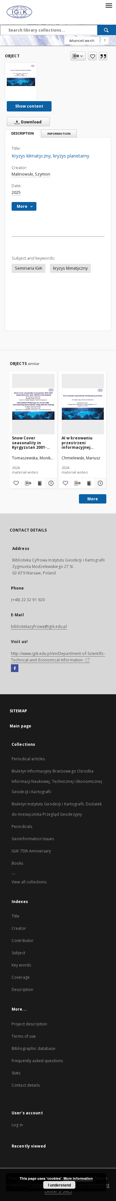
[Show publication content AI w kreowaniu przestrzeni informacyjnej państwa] (88, 483)
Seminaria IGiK (28, 268)
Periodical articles (28, 759)
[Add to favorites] (92, 56)
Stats (16, 1073)
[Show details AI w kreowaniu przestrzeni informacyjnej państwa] (99, 483)
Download (31, 122)
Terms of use (24, 1036)
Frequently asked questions (37, 1060)
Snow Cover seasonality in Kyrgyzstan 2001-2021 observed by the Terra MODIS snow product (29, 442)
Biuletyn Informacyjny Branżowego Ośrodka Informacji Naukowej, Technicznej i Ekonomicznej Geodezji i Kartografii (57, 781)
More (92, 499)
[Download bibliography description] (27, 483)
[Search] (106, 30)
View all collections (29, 882)
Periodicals (22, 826)
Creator (19, 928)
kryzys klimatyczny (70, 268)
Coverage (21, 977)
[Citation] (103, 56)
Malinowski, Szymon (31, 174)
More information (78, 1178)
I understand (59, 1185)
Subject (18, 953)
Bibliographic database (33, 1048)
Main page (20, 726)
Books (18, 863)
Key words (21, 965)
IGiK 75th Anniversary (31, 851)
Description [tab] (22, 133)
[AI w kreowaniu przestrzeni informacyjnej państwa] (83, 404)
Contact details (26, 1085)
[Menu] (108, 5)
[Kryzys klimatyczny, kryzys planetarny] (21, 75)
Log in (17, 1125)
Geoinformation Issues (33, 838)
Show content (29, 106)
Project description (29, 1024)
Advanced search (81, 40)
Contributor (23, 940)
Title (16, 916)
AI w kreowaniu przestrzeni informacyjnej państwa (77, 442)
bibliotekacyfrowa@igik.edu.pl (39, 626)
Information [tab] (59, 133)
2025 (16, 192)
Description (22, 989)
